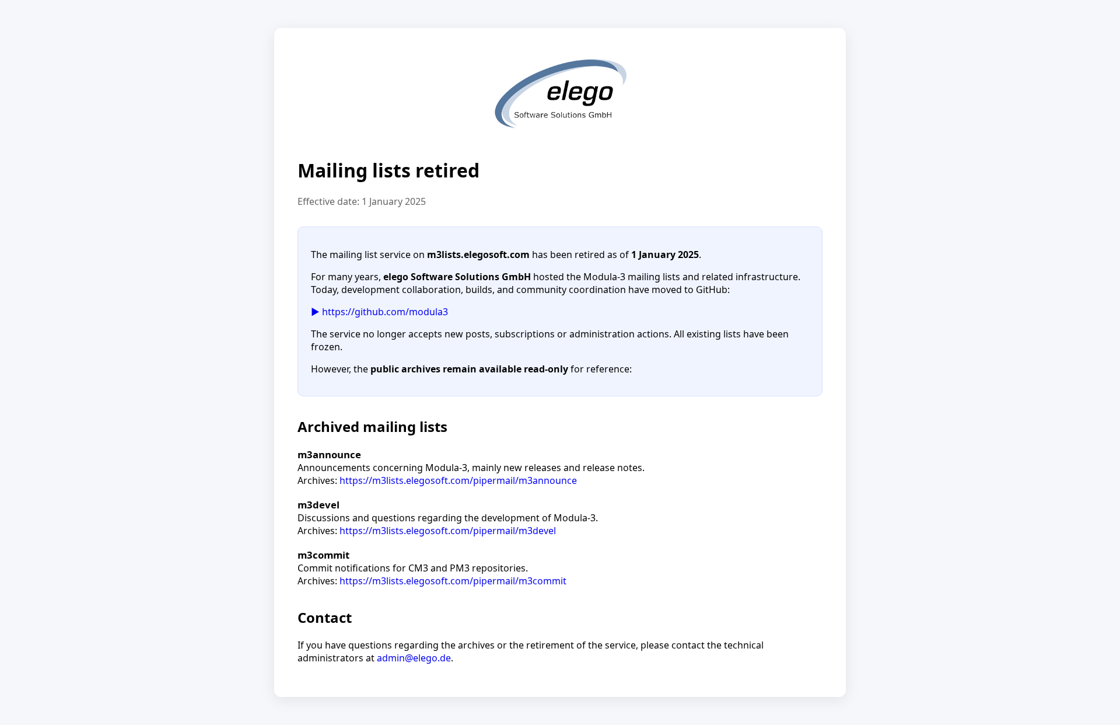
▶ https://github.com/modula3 (379, 311)
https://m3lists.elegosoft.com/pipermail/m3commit (453, 580)
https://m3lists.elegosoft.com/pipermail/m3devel (448, 530)
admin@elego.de (414, 657)
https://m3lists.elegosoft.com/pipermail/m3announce (458, 480)
